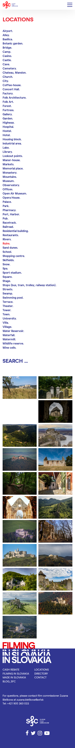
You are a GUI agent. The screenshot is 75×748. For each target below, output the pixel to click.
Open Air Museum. (15, 193)
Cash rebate (11, 669)
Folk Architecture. (14, 97)
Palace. (7, 201)
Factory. (8, 93)
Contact (40, 677)
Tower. (7, 310)
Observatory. (11, 185)
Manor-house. (11, 160)
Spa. (5, 268)
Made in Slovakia (14, 677)
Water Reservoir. (13, 331)
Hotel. (6, 135)
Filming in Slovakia (16, 673)
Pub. (5, 218)
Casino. (7, 55)
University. (10, 318)
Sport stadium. (12, 272)
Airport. (8, 30)
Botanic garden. (13, 43)
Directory (41, 673)
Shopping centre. (14, 255)
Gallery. (7, 114)
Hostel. (7, 130)
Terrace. (8, 301)
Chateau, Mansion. (14, 72)
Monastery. (10, 172)
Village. (7, 326)
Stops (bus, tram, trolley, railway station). (29, 285)
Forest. (7, 105)
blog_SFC (9, 681)
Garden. (8, 118)
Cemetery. (10, 68)
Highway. (8, 122)
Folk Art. (8, 101)
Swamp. (8, 293)
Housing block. (12, 139)
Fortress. (8, 110)
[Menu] (69, 5)
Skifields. (8, 260)
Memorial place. (13, 168)
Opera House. (11, 197)
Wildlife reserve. (13, 343)
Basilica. (8, 39)
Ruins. (6, 243)
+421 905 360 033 (18, 703)
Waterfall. (9, 335)
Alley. (6, 35)
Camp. (7, 51)
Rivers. (7, 239)
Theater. (8, 305)
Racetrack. (10, 222)
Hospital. (8, 126)
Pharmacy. (9, 210)
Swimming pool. (13, 297)
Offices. (8, 189)
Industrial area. (12, 143)
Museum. (8, 180)
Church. (8, 76)
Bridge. (7, 47)
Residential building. (16, 230)
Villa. (6, 322)
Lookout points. (13, 155)
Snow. (6, 264)
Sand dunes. (10, 247)
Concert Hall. (11, 89)
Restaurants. (11, 235)
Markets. (8, 164)
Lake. (6, 147)
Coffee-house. (12, 85)
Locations (41, 669)
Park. (6, 205)
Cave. (6, 64)
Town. (6, 314)
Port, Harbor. (11, 214)
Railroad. (8, 226)
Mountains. (10, 176)
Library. (8, 151)
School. (7, 251)
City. (6, 80)
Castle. (7, 60)
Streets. (8, 289)
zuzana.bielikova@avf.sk (30, 699)
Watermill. (9, 339)
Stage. (7, 280)
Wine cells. (9, 347)
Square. (7, 276)
